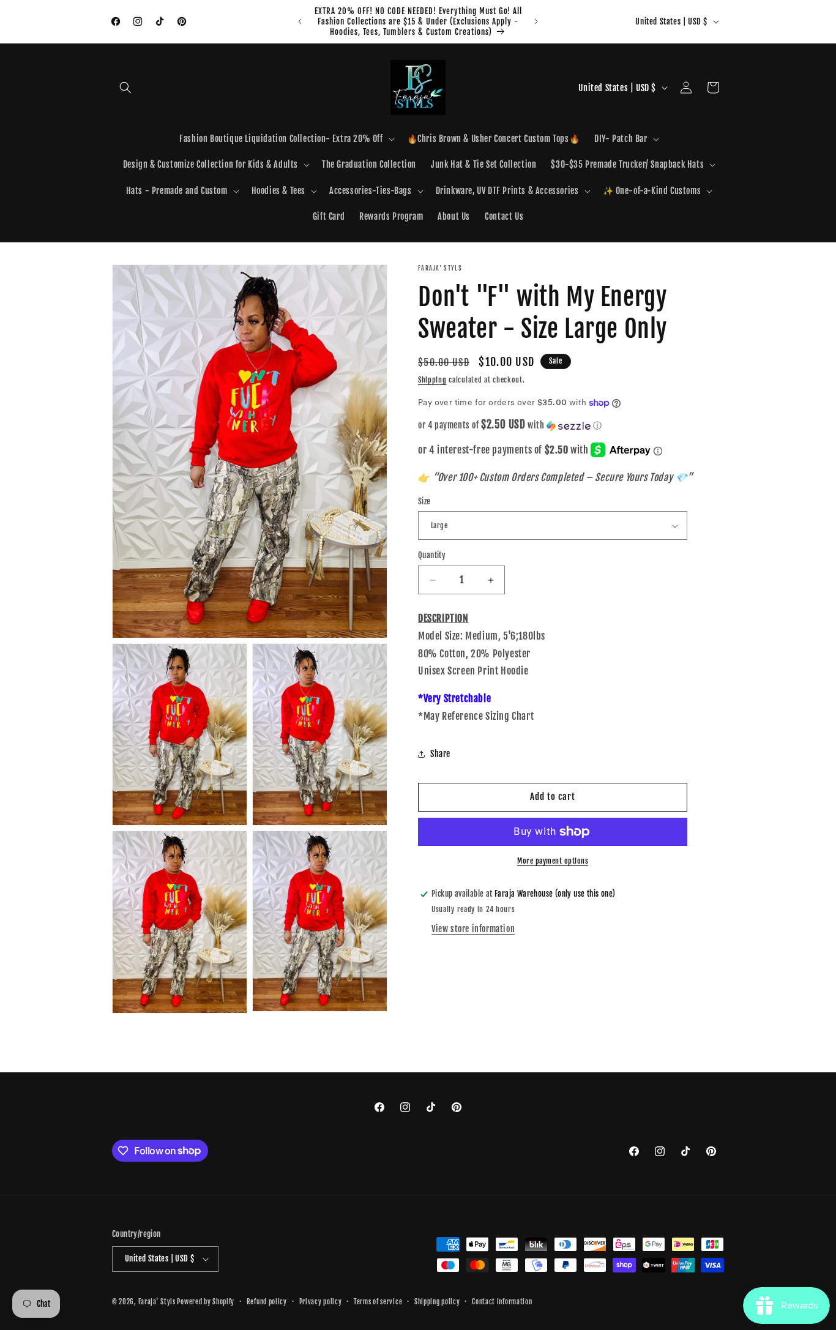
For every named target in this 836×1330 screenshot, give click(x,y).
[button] (125, 87)
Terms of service (378, 1302)
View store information (473, 929)
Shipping (432, 379)
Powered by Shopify (205, 1302)
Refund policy (267, 1302)
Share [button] (440, 754)
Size (424, 501)
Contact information (502, 1302)
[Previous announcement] (299, 21)
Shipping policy (437, 1302)
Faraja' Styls (157, 1302)
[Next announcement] (536, 21)
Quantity (432, 556)
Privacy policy (320, 1302)
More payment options (552, 860)
